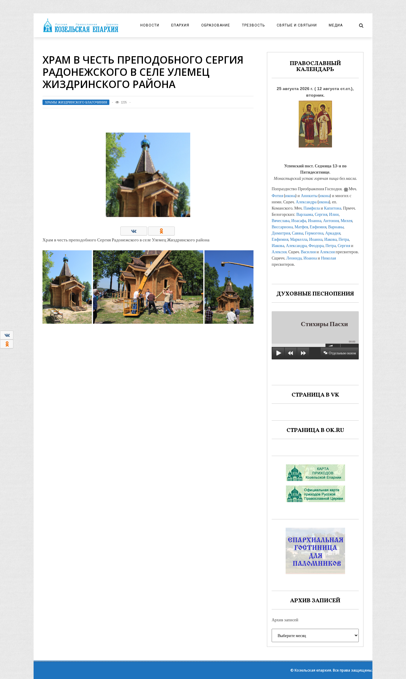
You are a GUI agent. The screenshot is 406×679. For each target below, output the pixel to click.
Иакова (330, 239)
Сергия (321, 214)
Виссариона (282, 226)
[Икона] (315, 122)
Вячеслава (280, 220)
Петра (344, 239)
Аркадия (332, 232)
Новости (149, 25)
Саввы (297, 232)
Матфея (301, 226)
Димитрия (281, 232)
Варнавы (336, 226)
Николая (328, 257)
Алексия (279, 251)
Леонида (294, 257)
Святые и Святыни (297, 25)
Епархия (180, 25)
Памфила (311, 207)
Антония (331, 220)
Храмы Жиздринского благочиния (76, 102)
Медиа (336, 25)
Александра (306, 201)
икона (290, 195)
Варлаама (304, 214)
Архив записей (285, 619)
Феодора (316, 245)
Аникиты (309, 195)
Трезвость (253, 25)
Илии (334, 214)
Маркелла (298, 239)
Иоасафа (298, 220)
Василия (308, 251)
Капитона (332, 207)
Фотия (277, 195)
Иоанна (314, 220)
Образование (215, 25)
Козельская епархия (313, 670)
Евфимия (318, 226)
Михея (346, 220)
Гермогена (314, 232)
